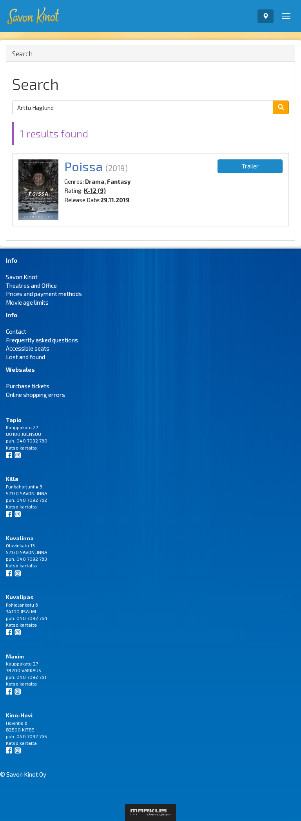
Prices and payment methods (44, 293)
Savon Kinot (22, 276)
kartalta (28, 447)
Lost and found (25, 356)
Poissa (83, 166)
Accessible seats (27, 348)
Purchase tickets (27, 385)
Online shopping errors (35, 394)
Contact (16, 331)
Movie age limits (27, 302)
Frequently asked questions (42, 340)
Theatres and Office (31, 285)
